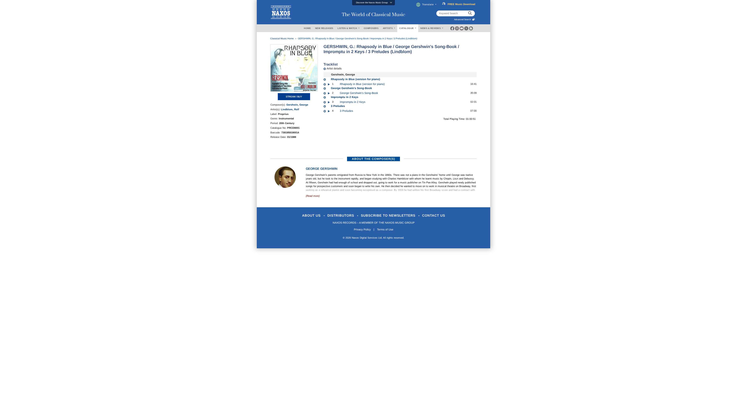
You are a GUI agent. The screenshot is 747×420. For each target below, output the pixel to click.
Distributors (341, 215)
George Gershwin (322, 168)
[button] (373, 2)
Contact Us (433, 215)
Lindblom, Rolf (290, 109)
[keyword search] (470, 13)
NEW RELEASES (324, 28)
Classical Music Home (282, 38)
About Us (312, 215)
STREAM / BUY (294, 96)
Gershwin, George (297, 104)
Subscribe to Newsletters (388, 215)
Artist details (334, 68)
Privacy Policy (362, 229)
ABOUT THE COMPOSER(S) (373, 158)
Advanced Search (463, 19)
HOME (307, 28)
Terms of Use (385, 229)
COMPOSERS (371, 28)
